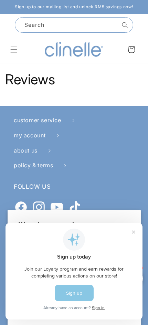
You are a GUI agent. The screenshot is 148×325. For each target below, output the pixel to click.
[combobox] (74, 25)
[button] (13, 49)
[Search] (125, 25)
